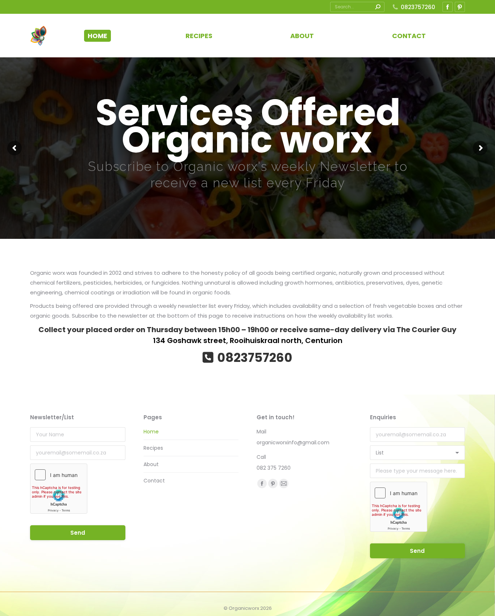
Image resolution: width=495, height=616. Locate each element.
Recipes (153, 448)
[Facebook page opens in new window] (447, 7)
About (151, 464)
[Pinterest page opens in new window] (460, 7)
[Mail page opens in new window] (283, 483)
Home (151, 431)
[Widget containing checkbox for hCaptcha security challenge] (58, 489)
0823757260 (418, 7)
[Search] (377, 7)
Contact (154, 480)
